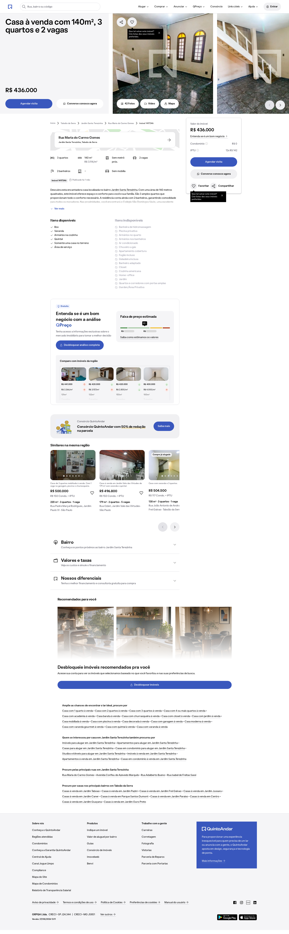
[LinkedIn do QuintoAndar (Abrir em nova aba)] (255, 903)
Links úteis (234, 7)
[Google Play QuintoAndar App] (227, 917)
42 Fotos (130, 104)
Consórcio (216, 7)
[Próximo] (280, 105)
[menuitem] (143, 7)
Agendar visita (28, 104)
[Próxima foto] (89, 465)
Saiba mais (164, 426)
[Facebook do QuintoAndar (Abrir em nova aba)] (235, 903)
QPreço (197, 7)
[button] (114, 545)
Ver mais (59, 209)
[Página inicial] (10, 6)
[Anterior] (269, 105)
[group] (72, 482)
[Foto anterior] (56, 465)
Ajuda (251, 7)
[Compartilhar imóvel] (121, 22)
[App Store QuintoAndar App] (248, 917)
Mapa (171, 104)
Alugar (142, 7)
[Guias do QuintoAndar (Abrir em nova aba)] (248, 903)
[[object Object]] (159, 32)
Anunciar (179, 7)
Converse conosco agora (82, 104)
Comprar (159, 7)
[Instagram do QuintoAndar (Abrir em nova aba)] (241, 903)
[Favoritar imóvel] (132, 22)
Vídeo (151, 104)
